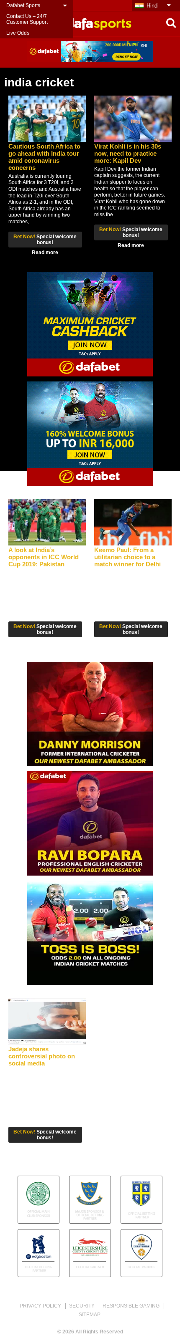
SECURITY (82, 1306)
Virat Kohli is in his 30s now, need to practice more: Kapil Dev (127, 153)
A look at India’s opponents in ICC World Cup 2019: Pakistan (43, 557)
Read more (45, 252)
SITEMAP (89, 1315)
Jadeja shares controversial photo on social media (41, 1056)
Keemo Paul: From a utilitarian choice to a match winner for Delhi (127, 557)
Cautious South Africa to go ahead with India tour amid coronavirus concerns (44, 157)
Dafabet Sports (23, 5)
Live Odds (17, 33)
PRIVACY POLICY (40, 1306)
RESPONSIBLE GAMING (131, 1306)
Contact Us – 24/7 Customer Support (27, 19)
